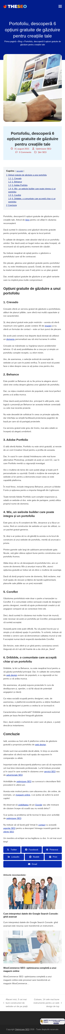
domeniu (10, 339)
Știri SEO (42, 152)
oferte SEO (8, 831)
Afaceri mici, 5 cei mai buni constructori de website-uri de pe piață (15, 1003)
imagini (48, 326)
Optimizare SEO (43, 149)
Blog (20, 41)
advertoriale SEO (14, 775)
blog (27, 220)
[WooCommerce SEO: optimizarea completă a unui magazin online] (32, 947)
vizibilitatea (23, 805)
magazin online (23, 795)
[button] (60, 6)
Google (38, 805)
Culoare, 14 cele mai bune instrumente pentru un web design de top (46, 1003)
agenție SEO (9, 828)
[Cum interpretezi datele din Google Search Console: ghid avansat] (32, 892)
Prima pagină (10, 41)
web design (11, 675)
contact (41, 825)
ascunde (20, 171)
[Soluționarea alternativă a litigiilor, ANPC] (52, 1024)
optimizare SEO (23, 781)
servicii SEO (50, 771)
